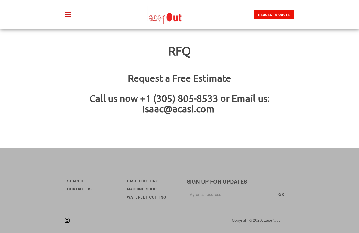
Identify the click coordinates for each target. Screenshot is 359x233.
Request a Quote (274, 14)
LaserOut (272, 220)
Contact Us (79, 188)
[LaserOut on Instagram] (67, 219)
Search (75, 180)
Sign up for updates (217, 181)
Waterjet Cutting (146, 197)
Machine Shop (142, 188)
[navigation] (68, 15)
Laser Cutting (142, 180)
